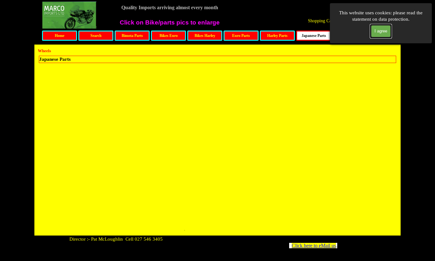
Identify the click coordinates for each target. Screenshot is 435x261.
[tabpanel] (141, 239)
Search (96, 35)
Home (59, 35)
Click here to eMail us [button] (314, 245)
